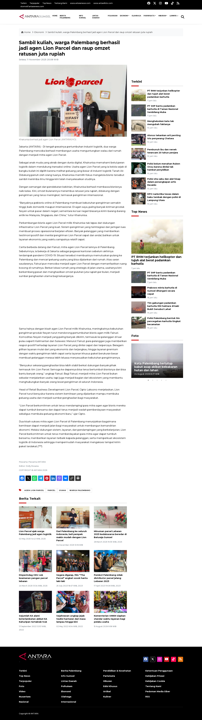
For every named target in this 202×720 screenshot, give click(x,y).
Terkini (23, 3)
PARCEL (51, 490)
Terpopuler (34, 3)
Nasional (24, 701)
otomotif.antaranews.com (32, 6)
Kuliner (107, 696)
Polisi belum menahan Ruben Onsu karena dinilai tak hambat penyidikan (163, 166)
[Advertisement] (73, 302)
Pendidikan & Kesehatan (117, 670)
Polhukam (112, 16)
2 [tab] (152, 380)
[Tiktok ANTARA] (172, 3)
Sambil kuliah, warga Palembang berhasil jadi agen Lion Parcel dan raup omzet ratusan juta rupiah (100, 32)
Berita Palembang (65, 17)
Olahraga (136, 16)
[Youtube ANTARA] (166, 3)
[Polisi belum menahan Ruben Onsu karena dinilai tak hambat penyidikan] (138, 168)
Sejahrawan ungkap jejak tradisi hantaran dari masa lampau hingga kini (70, 618)
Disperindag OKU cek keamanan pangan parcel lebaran (33, 578)
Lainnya (173, 16)
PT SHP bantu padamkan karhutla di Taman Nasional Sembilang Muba (162, 109)
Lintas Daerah (95, 17)
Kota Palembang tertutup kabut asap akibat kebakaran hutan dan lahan (155, 367)
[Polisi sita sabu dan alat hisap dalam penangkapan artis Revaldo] (138, 183)
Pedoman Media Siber (157, 691)
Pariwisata (149, 16)
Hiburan (162, 16)
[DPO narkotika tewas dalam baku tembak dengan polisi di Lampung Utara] (138, 198)
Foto (135, 336)
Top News (46, 3)
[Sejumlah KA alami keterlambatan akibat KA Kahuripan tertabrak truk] (35, 601)
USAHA (62, 490)
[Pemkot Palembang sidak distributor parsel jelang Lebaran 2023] (110, 561)
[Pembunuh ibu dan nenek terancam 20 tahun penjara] (138, 153)
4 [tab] (161, 380)
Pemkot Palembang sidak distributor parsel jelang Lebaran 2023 (108, 578)
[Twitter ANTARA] (154, 3)
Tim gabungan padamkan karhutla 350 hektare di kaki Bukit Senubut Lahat (163, 306)
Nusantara (24, 696)
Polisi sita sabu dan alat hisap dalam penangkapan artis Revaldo (163, 182)
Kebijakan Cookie (155, 681)
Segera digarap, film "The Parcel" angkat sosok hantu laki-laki (72, 578)
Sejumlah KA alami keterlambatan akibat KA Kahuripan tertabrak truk (33, 618)
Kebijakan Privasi (154, 676)
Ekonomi (124, 16)
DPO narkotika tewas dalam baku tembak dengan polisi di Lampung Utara (164, 197)
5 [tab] (166, 380)
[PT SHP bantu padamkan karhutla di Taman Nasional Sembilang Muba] (138, 110)
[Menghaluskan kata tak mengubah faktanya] (138, 125)
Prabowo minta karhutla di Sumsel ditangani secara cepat (162, 290)
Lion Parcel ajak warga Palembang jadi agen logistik (35, 533)
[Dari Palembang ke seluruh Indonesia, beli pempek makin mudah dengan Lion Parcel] (72, 517)
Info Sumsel (82, 17)
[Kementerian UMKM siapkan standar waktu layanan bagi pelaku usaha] (110, 601)
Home (27, 32)
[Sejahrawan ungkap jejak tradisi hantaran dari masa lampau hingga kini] (72, 601)
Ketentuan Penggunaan (159, 670)
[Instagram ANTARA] (160, 3)
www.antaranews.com (80, 3)
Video (22, 691)
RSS (147, 696)
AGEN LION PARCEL (34, 490)
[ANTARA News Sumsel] (35, 17)
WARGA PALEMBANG (80, 490)
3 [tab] (157, 380)
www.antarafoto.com (103, 3)
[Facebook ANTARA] (148, 3)
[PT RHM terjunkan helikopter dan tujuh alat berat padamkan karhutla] (138, 95)
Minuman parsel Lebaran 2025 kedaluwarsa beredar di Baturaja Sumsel (110, 534)
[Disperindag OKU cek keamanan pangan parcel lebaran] (35, 561)
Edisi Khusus (110, 686)
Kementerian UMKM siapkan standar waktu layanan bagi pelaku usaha (110, 618)
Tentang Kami (60, 3)
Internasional (68, 701)
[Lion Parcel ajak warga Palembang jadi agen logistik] (35, 517)
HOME (54, 16)
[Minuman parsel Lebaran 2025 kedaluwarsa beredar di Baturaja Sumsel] (110, 517)
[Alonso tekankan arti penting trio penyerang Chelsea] (138, 139)
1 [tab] (148, 380)
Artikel (107, 691)
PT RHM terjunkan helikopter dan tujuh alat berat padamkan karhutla (163, 93)
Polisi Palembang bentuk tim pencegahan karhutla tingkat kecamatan (164, 321)
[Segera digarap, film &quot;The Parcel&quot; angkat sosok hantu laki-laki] (72, 561)
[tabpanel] (157, 360)
